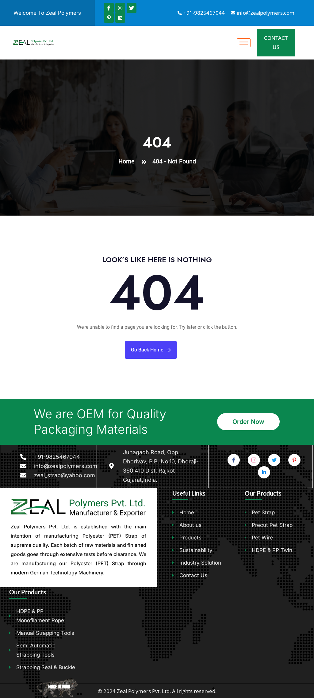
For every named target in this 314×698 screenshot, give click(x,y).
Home (128, 161)
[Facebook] (234, 460)
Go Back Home (147, 350)
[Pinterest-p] (109, 18)
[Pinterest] (294, 460)
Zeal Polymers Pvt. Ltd (143, 691)
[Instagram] (120, 8)
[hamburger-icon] (244, 42)
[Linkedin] (120, 18)
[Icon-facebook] (109, 8)
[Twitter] (131, 8)
